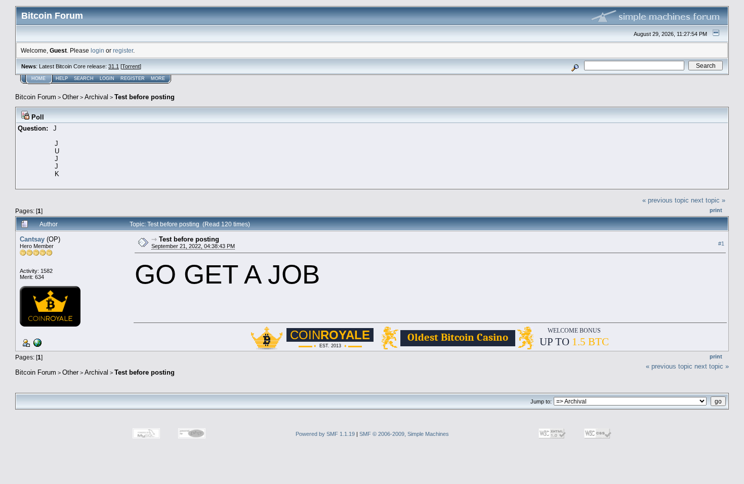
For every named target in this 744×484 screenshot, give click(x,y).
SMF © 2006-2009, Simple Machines (404, 434)
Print (716, 210)
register (123, 50)
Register (132, 78)
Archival (96, 97)
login (97, 50)
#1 (721, 243)
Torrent (131, 66)
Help (62, 78)
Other (70, 97)
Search (84, 78)
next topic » (708, 200)
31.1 (113, 66)
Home (38, 78)
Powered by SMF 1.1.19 (325, 434)
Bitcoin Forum (35, 97)
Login (107, 78)
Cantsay (32, 239)
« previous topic (665, 200)
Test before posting (144, 97)
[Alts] (36, 342)
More (158, 78)
